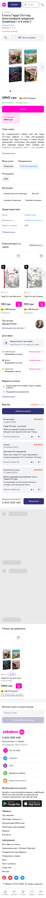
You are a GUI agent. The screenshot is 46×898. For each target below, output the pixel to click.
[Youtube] (10, 878)
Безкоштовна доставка (13, 695)
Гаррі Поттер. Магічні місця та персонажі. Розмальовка (11, 296)
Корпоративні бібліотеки (13, 823)
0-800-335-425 (11, 502)
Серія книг (7, 868)
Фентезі (7, 12)
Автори (5, 871)
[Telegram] (22, 878)
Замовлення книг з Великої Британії (18, 848)
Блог (4, 860)
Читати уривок (29, 38)
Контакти (6, 835)
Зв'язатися (34, 501)
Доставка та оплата (11, 844)
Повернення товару (11, 856)
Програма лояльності (12, 819)
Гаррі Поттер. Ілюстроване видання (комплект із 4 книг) (11, 678)
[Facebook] (16, 878)
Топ (13, 674)
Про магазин (8, 815)
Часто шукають (9, 864)
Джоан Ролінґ (8, 25)
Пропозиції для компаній (13, 827)
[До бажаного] (5, 38)
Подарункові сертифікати (14, 852)
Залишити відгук (23, 411)
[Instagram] (4, 878)
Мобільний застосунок (14, 788)
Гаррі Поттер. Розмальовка (34, 296)
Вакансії (6, 831)
